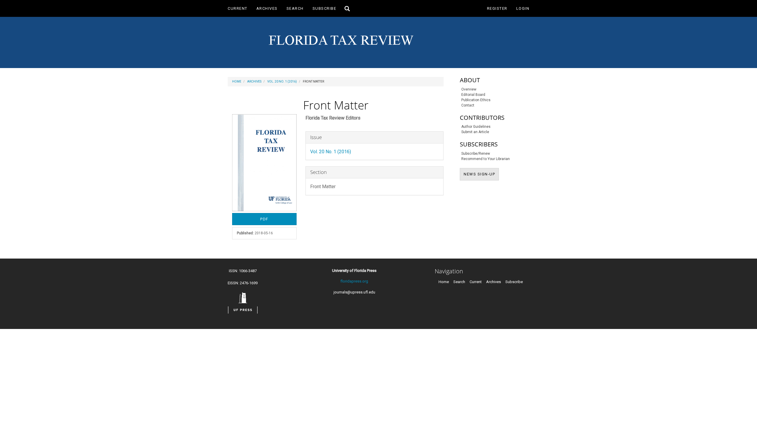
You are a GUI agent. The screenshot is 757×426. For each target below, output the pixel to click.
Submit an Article (475, 132)
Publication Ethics (476, 100)
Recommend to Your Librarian (485, 159)
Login (523, 8)
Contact (467, 105)
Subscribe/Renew (475, 153)
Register (497, 8)
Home (236, 81)
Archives (267, 8)
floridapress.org (354, 281)
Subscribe (325, 8)
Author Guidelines (476, 127)
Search (295, 8)
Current (238, 8)
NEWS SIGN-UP (481, 174)
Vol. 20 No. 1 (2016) (282, 81)
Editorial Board (473, 95)
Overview (468, 89)
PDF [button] (264, 219)
